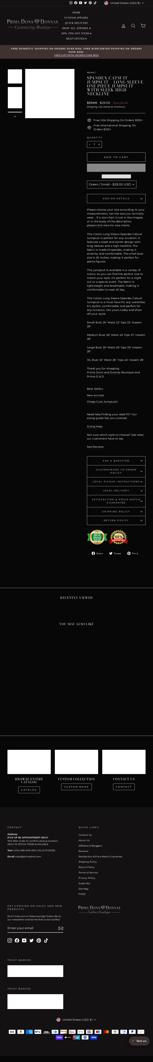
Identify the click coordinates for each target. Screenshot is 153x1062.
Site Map (84, 888)
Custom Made (76, 786)
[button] (116, 168)
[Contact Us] (124, 762)
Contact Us (85, 834)
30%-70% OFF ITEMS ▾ (76, 33)
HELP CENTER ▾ (76, 38)
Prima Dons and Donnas (103, 372)
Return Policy (116, 520)
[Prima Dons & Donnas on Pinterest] (39, 940)
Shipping (92, 106)
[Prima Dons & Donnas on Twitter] (31, 940)
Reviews (83, 851)
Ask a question (116, 460)
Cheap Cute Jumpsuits (102, 401)
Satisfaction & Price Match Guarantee (116, 501)
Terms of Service (88, 872)
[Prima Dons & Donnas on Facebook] (17, 940)
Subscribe (84, 883)
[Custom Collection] (76, 762)
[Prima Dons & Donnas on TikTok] (46, 940)
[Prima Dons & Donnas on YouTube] (24, 940)
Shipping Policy (116, 511)
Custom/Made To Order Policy (116, 471)
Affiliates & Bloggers (90, 845)
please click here (98, 225)
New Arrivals (95, 395)
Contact (124, 786)
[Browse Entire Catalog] (29, 762)
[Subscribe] (60, 928)
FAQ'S (82, 894)
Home (90, 72)
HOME (77, 12)
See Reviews (95, 446)
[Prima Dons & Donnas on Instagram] (9, 940)
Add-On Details (116, 198)
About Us (84, 840)
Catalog (29, 789)
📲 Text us (139, 1041)
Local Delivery (116, 490)
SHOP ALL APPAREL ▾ (76, 28)
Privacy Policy (87, 878)
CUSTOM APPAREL (76, 18)
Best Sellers (95, 388)
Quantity (95, 137)
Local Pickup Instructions (116, 481)
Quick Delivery (76, 23)
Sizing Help (94, 426)
